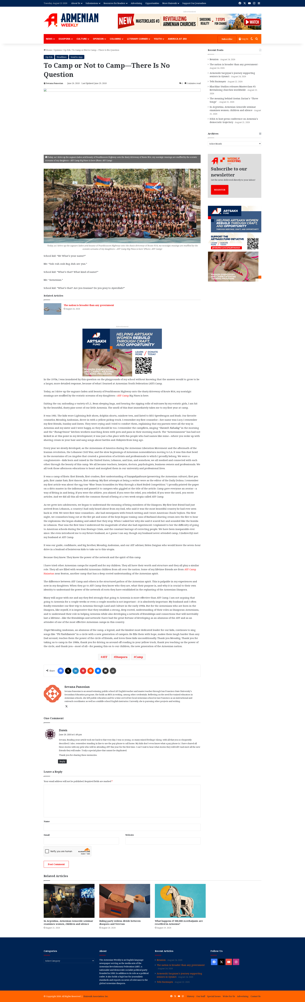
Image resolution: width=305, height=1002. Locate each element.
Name (47, 821)
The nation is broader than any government (89, 305)
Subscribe (227, 39)
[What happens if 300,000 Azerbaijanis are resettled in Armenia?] (180, 901)
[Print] (113, 671)
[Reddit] (90, 671)
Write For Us (229, 996)
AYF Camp (123, 395)
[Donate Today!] (122, 352)
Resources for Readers (114, 3)
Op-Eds (67, 50)
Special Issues (214, 996)
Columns (115, 38)
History (190, 996)
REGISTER (219, 189)
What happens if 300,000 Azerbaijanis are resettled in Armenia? (179, 922)
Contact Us (256, 996)
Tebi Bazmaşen (218, 81)
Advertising (136, 3)
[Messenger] (98, 671)
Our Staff (200, 996)
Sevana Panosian (54, 83)
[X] (68, 671)
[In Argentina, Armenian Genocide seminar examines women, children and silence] (69, 901)
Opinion (98, 38)
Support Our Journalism (194, 3)
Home (49, 50)
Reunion (214, 59)
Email (47, 834)
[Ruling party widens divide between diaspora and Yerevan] (124, 901)
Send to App (77, 57)
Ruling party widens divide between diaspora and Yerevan (120, 922)
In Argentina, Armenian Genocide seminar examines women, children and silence (68, 922)
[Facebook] (61, 671)
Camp (139, 657)
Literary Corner (137, 38)
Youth (158, 38)
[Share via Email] (105, 671)
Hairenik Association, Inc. (96, 996)
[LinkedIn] (75, 671)
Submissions (92, 3)
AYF (104, 657)
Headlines (62, 57)
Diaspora (64, 38)
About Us (75, 3)
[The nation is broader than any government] (52, 309)
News (49, 38)
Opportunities (152, 3)
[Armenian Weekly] (71, 20)
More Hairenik (169, 3)
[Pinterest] (83, 671)
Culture (82, 38)
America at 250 (177, 38)
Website (129, 834)
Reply (62, 761)
